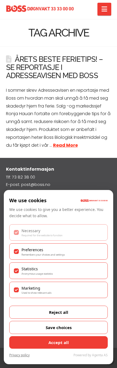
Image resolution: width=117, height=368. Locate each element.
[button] (104, 9)
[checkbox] (58, 232)
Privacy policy (19, 355)
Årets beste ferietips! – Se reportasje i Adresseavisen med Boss (54, 67)
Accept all (58, 342)
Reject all (58, 312)
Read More (65, 145)
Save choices (59, 327)
